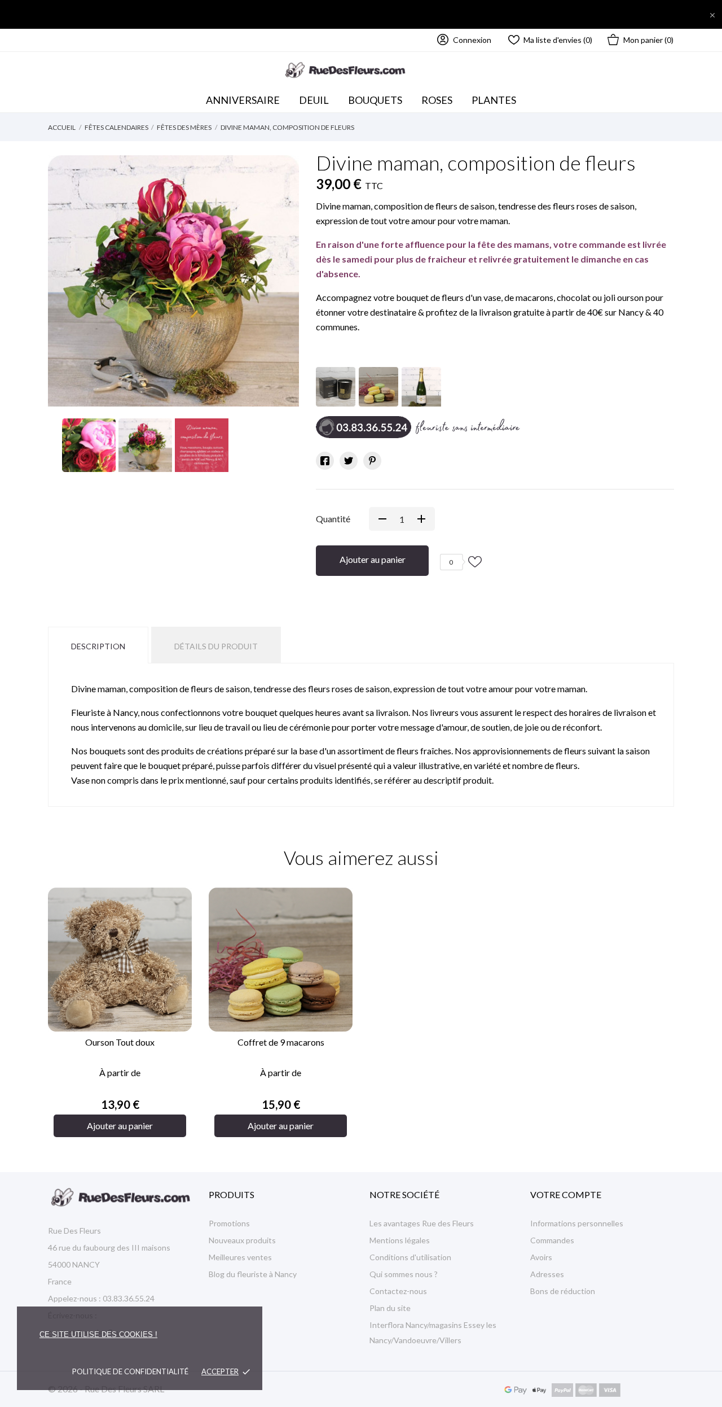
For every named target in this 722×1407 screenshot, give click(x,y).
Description (98, 646)
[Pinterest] (372, 461)
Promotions (229, 1223)
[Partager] (325, 461)
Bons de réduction (562, 1291)
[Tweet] (349, 461)
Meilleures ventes (240, 1257)
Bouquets (377, 97)
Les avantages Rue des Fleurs (421, 1223)
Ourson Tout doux (120, 1042)
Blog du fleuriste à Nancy (253, 1274)
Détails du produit (216, 646)
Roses (436, 100)
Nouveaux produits (242, 1240)
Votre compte (565, 1194)
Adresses (547, 1274)
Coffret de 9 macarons (280, 1042)
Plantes (494, 100)
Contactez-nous (398, 1291)
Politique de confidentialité (130, 1371)
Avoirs (541, 1257)
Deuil (314, 100)
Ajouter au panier (373, 559)
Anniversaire (243, 100)
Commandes (552, 1240)
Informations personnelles (576, 1223)
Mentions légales (399, 1240)
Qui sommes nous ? (403, 1274)
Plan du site (390, 1308)
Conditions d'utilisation (410, 1257)
